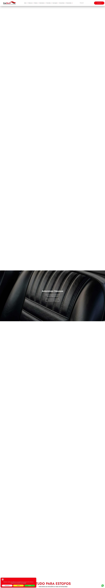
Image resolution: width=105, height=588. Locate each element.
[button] (26, 3)
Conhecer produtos (52, 299)
